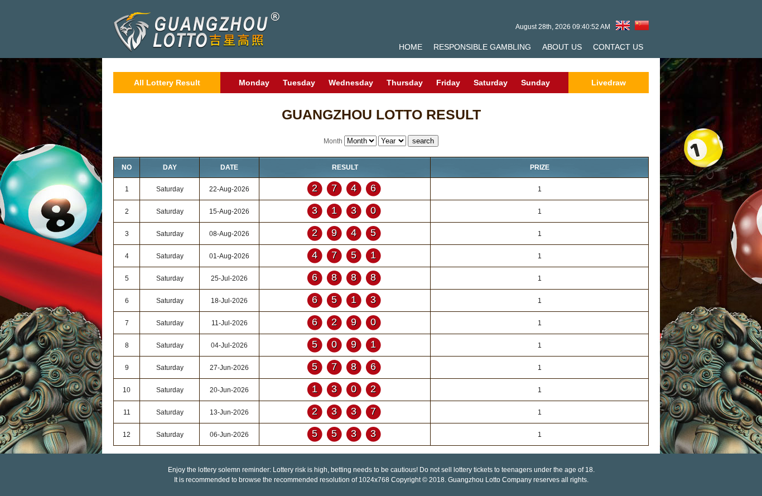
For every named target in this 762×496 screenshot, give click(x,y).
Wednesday (351, 82)
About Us (562, 46)
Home (410, 46)
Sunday (535, 82)
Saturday (491, 82)
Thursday (405, 82)
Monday (254, 82)
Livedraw (608, 82)
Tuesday (299, 82)
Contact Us (618, 46)
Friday (448, 82)
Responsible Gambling (482, 46)
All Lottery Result (167, 82)
